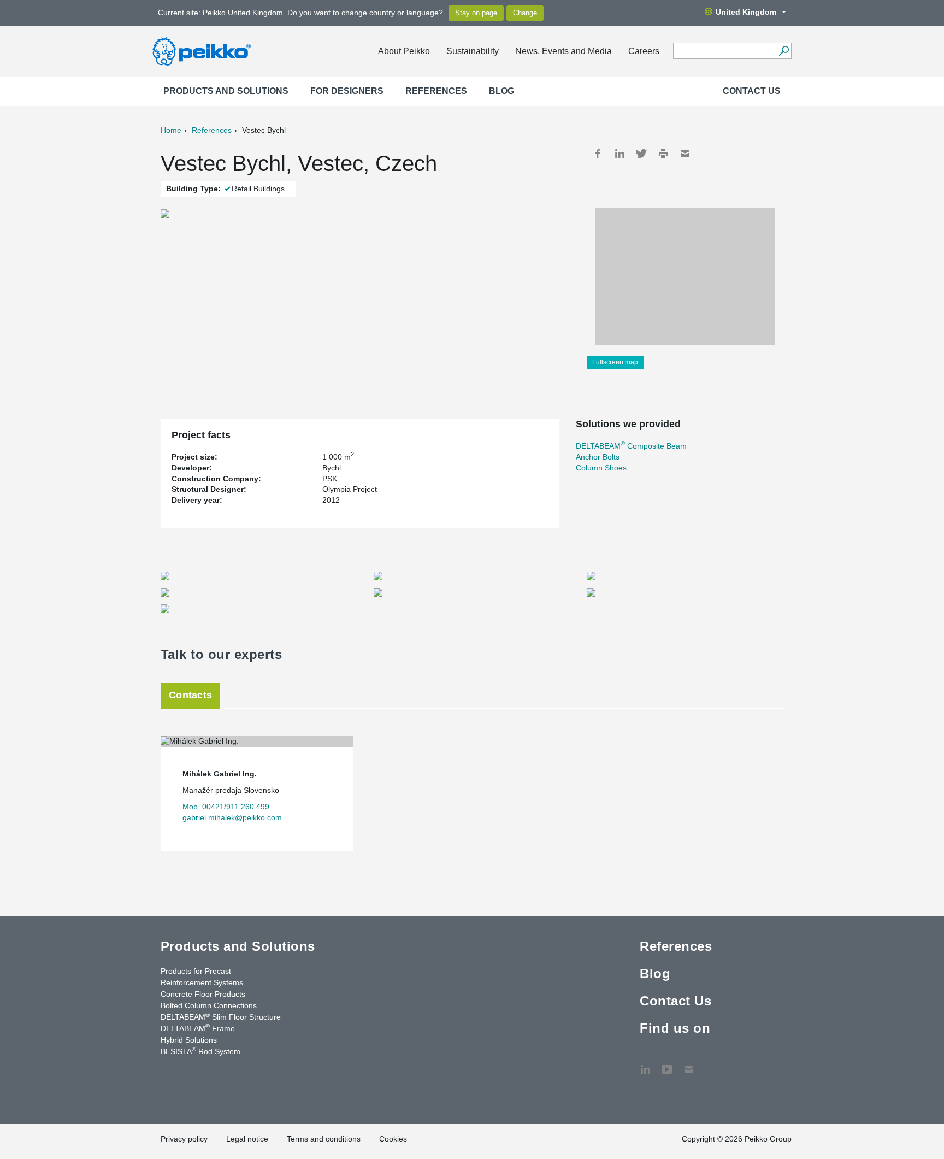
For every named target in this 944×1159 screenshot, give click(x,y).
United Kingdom (746, 12)
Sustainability (472, 51)
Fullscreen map (615, 362)
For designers (347, 91)
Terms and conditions (324, 1138)
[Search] (783, 50)
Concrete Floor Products (203, 994)
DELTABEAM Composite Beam (631, 446)
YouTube (667, 1063)
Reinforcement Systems (202, 982)
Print (663, 153)
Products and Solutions (225, 91)
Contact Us (752, 91)
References (436, 91)
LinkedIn (619, 153)
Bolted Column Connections (209, 1005)
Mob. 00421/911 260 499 (225, 806)
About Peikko (404, 51)
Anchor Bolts (598, 456)
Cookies (393, 1138)
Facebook (597, 153)
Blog (501, 91)
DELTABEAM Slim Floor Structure (221, 1016)
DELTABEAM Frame (198, 1028)
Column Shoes (601, 467)
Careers (643, 51)
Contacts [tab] (190, 695)
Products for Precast (196, 971)
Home (171, 130)
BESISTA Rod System (200, 1051)
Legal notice (247, 1138)
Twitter (641, 153)
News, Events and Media (563, 51)
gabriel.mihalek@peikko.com (232, 817)
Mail (685, 153)
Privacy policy (184, 1138)
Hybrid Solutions (189, 1040)
